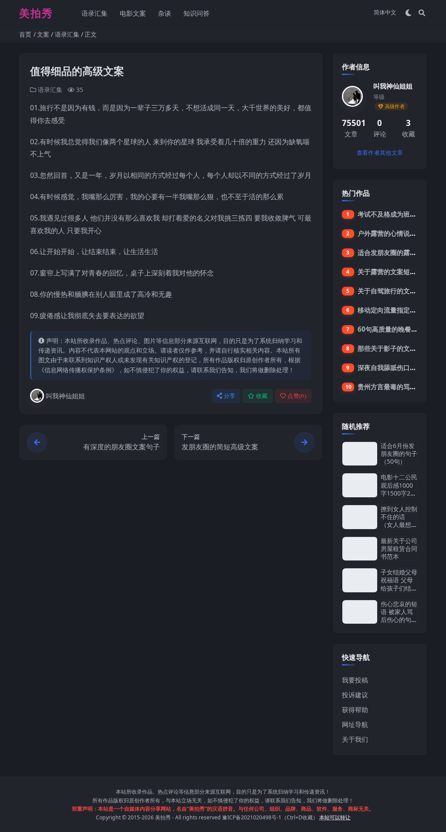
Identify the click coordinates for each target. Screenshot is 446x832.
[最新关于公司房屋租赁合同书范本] (359, 549)
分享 (230, 396)
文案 (43, 34)
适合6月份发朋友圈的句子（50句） (399, 453)
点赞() (296, 396)
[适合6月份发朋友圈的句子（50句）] (359, 454)
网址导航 (355, 724)
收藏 (262, 396)
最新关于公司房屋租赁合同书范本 (399, 548)
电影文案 (133, 13)
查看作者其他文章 (380, 152)
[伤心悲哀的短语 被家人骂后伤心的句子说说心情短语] (359, 612)
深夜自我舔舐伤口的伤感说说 (400, 367)
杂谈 (164, 13)
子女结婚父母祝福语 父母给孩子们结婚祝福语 (399, 584)
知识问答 (196, 13)
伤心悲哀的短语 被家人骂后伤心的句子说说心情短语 (399, 616)
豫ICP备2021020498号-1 (251, 817)
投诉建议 (355, 694)
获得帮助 (355, 709)
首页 (25, 34)
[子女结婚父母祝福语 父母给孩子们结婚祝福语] (359, 580)
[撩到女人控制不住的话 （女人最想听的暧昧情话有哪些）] (359, 517)
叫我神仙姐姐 (65, 395)
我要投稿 (355, 680)
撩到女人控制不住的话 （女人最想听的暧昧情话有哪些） (399, 525)
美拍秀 (163, 817)
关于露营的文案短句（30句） (401, 271)
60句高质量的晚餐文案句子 (397, 329)
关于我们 (355, 739)
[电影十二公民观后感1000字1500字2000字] (359, 485)
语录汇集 (94, 13)
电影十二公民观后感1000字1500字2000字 (399, 489)
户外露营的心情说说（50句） (401, 233)
